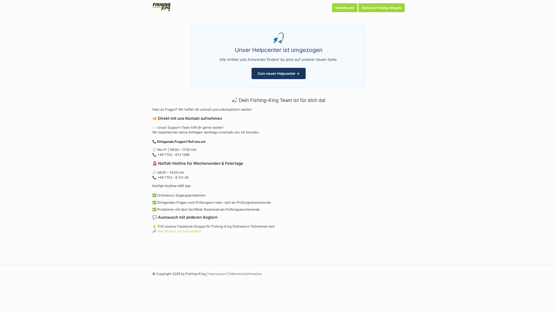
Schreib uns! (344, 8)
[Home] (161, 10)
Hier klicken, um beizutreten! (179, 231)
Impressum (217, 274)
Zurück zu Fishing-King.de (381, 8)
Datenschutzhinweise (245, 274)
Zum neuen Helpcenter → (279, 73)
